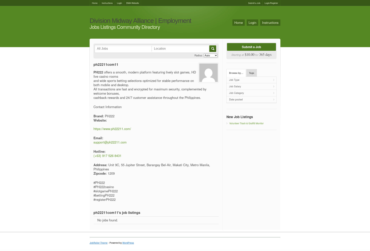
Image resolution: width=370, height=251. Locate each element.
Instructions (107, 2)
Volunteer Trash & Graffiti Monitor (246, 123)
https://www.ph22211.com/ (112, 128)
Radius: (198, 55)
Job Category (236, 93)
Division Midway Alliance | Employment (140, 21)
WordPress (128, 242)
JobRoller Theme (99, 242)
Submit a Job (254, 2)
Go (212, 49)
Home (95, 2)
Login (119, 2)
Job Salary (235, 86)
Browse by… (236, 73)
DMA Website (132, 2)
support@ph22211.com (110, 142)
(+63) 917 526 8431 (107, 155)
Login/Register (271, 2)
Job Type (234, 80)
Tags (251, 73)
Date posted (236, 99)
